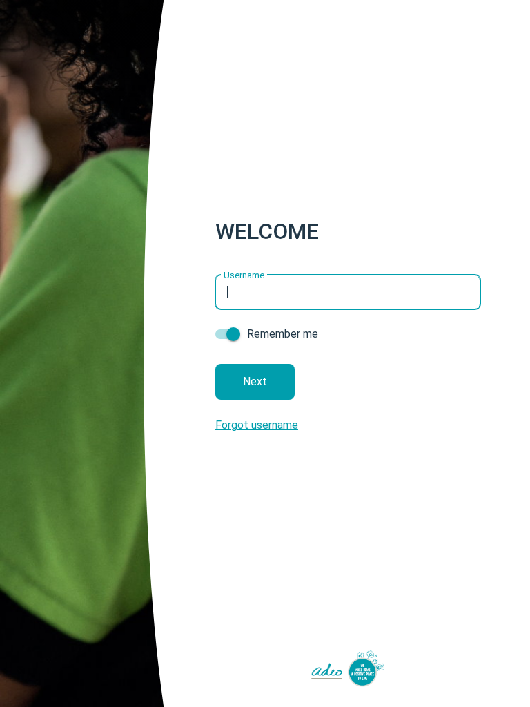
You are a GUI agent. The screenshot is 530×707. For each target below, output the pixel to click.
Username (244, 274)
